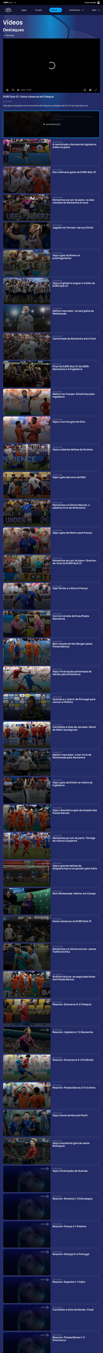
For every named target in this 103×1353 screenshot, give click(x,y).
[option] (51, 124)
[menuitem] (25, 10)
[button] (55, 10)
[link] (24, 10)
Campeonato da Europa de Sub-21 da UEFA (8, 10)
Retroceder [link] (10, 35)
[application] (51, 65)
